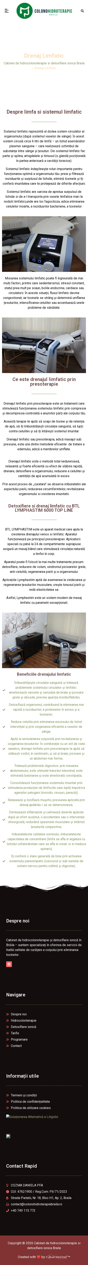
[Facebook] (9, 964)
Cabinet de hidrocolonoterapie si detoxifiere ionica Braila (44, 63)
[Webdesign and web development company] (58, 1257)
